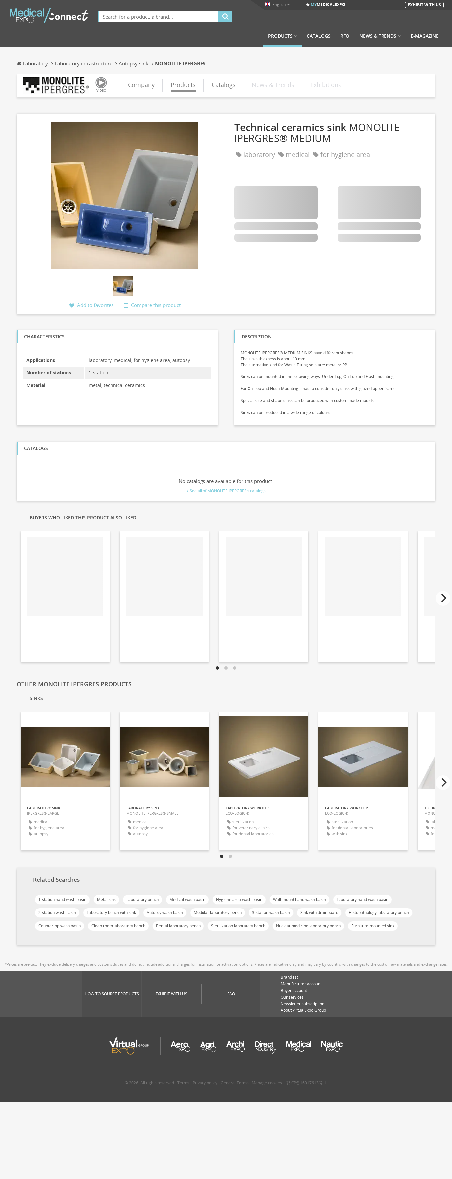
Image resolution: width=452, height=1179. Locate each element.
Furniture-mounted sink (372, 926)
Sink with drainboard (319, 912)
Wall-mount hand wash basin (299, 899)
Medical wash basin (187, 899)
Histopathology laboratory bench (379, 912)
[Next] (443, 598)
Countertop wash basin (59, 926)
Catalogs (319, 36)
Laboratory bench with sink (111, 912)
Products (280, 36)
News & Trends (377, 36)
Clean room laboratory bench (118, 926)
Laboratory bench (142, 899)
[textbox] (158, 16)
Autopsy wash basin (165, 912)
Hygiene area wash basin (239, 899)
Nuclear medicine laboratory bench (308, 926)
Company (141, 85)
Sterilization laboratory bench (238, 926)
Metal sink (106, 899)
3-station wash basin (271, 912)
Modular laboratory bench (218, 912)
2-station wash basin (57, 912)
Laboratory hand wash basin (362, 899)
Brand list (289, 977)
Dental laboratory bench (178, 926)
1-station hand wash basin (62, 899)
